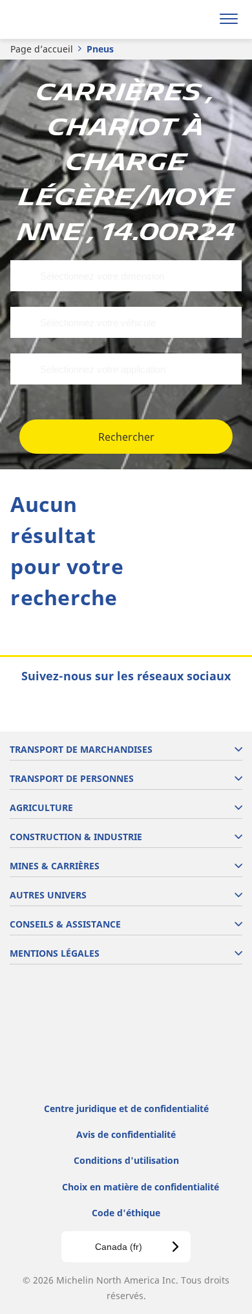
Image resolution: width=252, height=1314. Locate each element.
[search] (198, 19)
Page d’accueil (41, 49)
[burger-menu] (229, 19)
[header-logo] (61, 19)
